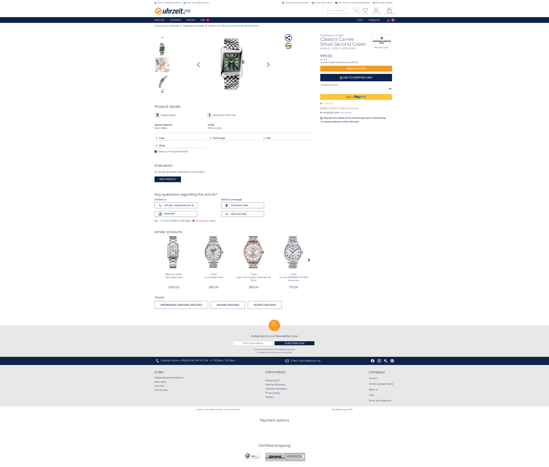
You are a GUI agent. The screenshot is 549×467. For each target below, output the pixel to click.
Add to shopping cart (357, 77)
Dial (268, 138)
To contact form (239, 205)
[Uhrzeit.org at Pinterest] (392, 361)
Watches (159, 20)
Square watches (228, 305)
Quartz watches (265, 305)
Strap (162, 145)
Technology (219, 138)
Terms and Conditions (380, 400)
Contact (373, 378)
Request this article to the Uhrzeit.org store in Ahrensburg (355, 118)
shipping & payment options (168, 377)
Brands (191, 20)
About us (373, 389)
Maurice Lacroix (173, 274)
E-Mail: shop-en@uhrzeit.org (197, 3)
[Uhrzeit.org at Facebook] (372, 361)
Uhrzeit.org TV (272, 380)
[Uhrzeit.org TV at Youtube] (386, 361)
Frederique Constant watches (181, 305)
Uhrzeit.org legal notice (381, 384)
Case (162, 138)
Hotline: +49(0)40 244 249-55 (169, 3)
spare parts (160, 381)
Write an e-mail (238, 214)
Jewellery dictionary (276, 388)
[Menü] (259, 454)
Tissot (214, 274)
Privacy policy (272, 393)
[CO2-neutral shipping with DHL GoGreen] (285, 457)
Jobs (371, 395)
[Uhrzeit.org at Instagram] (379, 361)
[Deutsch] (388, 20)
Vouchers (159, 386)
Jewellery (175, 20)
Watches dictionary (275, 384)
